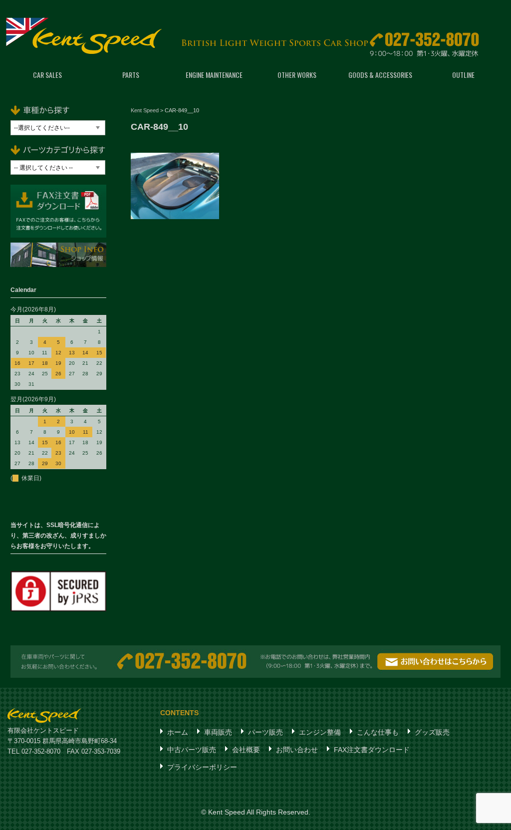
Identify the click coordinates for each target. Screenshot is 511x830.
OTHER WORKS (296, 74)
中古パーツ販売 (191, 750)
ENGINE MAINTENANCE (214, 74)
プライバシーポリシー (202, 767)
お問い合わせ (297, 750)
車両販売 (218, 732)
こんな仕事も (378, 732)
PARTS (130, 74)
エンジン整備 (320, 732)
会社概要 (246, 750)
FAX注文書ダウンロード (372, 750)
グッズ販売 (432, 732)
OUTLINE (463, 74)
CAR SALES (47, 74)
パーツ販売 (265, 732)
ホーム (177, 732)
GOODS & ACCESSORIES (380, 74)
